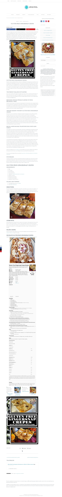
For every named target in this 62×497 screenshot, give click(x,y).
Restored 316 (36, 494)
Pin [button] (34, 273)
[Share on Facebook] (1, 248)
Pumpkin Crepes (33, 394)
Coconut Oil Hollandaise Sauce (47, 37)
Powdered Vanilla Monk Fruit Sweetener (18, 174)
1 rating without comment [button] (19, 473)
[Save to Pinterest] (1, 251)
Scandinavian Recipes (25, 21)
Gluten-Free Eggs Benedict (48, 30)
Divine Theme (27, 495)
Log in (42, 495)
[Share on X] (1, 249)
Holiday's (21, 21)
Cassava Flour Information (25, 153)
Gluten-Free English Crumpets (47, 32)
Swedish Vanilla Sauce (13, 184)
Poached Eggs (48, 35)
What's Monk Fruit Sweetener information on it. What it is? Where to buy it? (20, 464)
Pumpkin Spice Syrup (25, 391)
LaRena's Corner (31, 7)
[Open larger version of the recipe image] (32, 268)
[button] (31, 274)
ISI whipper (19, 183)
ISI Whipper (17, 149)
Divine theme (31, 494)
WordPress (38, 495)
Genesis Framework (33, 495)
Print (32, 273)
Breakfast (17, 21)
